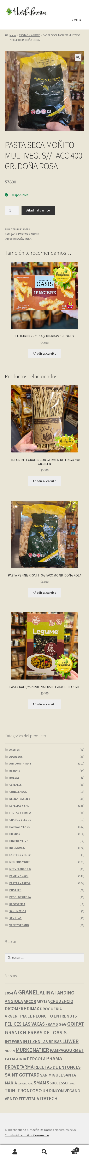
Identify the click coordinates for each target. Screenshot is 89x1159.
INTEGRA (13, 1041)
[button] (78, 57)
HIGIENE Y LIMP (18, 841)
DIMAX (33, 1009)
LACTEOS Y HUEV (20, 855)
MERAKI (10, 1050)
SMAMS (41, 1083)
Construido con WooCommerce (27, 1135)
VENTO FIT (15, 1098)
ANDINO (66, 993)
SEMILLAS (15, 918)
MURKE (24, 1050)
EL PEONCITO (40, 1016)
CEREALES (15, 785)
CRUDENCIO (61, 1001)
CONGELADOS (18, 792)
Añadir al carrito (38, 210)
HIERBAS (14, 834)
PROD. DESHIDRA (20, 897)
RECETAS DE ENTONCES (57, 1067)
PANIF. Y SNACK (18, 876)
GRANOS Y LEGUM (20, 820)
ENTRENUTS (65, 1016)
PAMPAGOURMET (67, 1050)
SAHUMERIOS (17, 911)
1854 (9, 993)
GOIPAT (75, 1023)
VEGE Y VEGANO (19, 925)
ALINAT (48, 992)
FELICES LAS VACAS (25, 1024)
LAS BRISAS (51, 1041)
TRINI (11, 1091)
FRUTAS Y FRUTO (20, 813)
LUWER (70, 1041)
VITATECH (47, 1098)
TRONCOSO (29, 1091)
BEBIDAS (14, 770)
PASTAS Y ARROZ (29, 35)
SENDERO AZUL (25, 1083)
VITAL (30, 1098)
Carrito (68, 1148)
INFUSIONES (17, 848)
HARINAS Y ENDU (19, 827)
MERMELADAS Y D (20, 869)
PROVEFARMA (19, 1067)
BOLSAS (14, 777)
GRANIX (13, 1032)
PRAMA (54, 1058)
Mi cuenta (15, 1152)
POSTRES (15, 890)
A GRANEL (26, 992)
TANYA (71, 1083)
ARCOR (30, 1001)
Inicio (13, 35)
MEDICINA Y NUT (19, 862)
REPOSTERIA (17, 904)
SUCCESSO (59, 1083)
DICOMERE (15, 1009)
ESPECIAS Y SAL (19, 805)
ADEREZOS (16, 756)
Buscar (44, 1152)
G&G (63, 1024)
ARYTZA (43, 1001)
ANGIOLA (14, 1001)
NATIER (40, 1050)
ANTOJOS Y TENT (20, 763)
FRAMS (51, 1024)
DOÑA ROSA (23, 239)
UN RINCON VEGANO (61, 1091)
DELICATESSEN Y (19, 799)
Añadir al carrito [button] (45, 353)
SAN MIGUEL (51, 1075)
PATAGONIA (15, 1059)
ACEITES (14, 749)
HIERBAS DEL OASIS (45, 1032)
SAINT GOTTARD (22, 1075)
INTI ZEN (32, 1041)
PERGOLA (36, 1059)
